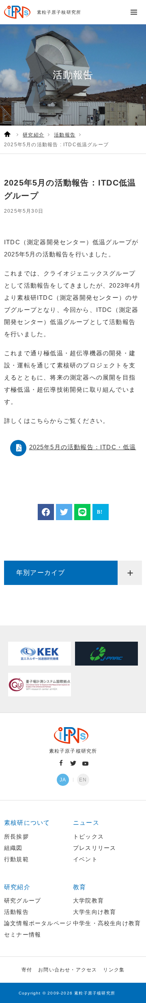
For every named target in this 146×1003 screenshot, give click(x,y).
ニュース (86, 822)
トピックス (88, 836)
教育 (79, 886)
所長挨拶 (16, 836)
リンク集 (114, 970)
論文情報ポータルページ (38, 923)
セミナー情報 (22, 934)
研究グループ (22, 900)
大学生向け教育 (94, 912)
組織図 (13, 848)
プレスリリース (94, 848)
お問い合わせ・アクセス (67, 970)
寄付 (26, 970)
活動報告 (16, 912)
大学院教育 (88, 900)
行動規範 (16, 859)
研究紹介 (17, 886)
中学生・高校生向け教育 (107, 923)
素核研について (27, 822)
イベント (85, 859)
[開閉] (130, 573)
